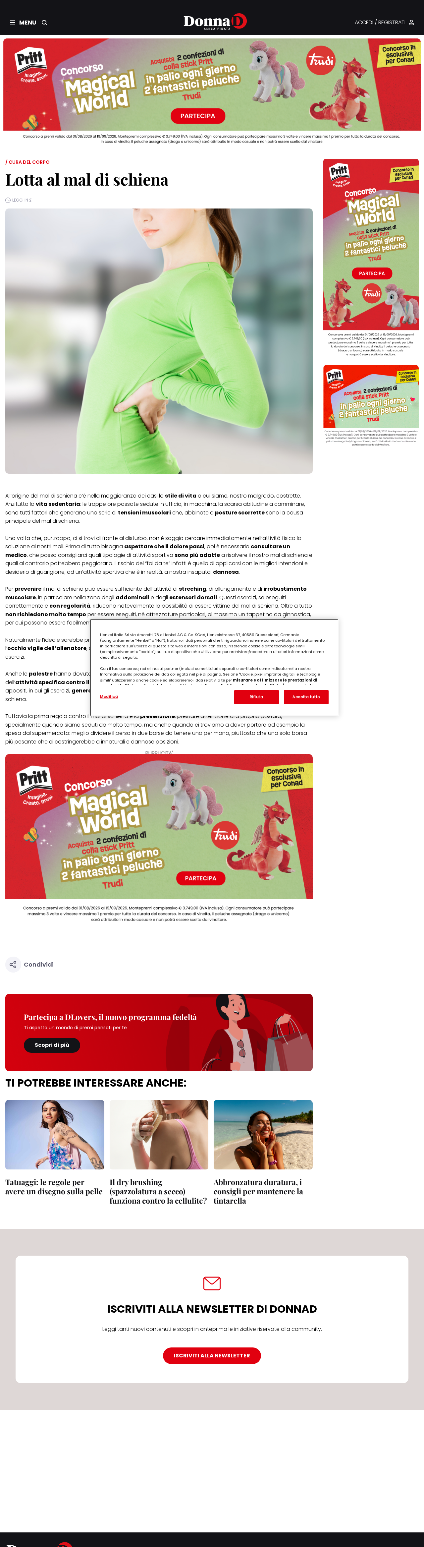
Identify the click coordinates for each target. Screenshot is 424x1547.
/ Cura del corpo (27, 162)
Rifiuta (256, 696)
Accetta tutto (306, 696)
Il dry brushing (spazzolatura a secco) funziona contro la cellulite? (158, 1191)
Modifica (109, 696)
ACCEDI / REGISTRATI (380, 22)
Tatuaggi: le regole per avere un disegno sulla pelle (54, 1186)
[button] (23, 23)
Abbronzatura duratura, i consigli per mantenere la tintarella (258, 1191)
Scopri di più (52, 1045)
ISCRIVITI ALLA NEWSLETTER (212, 1355)
